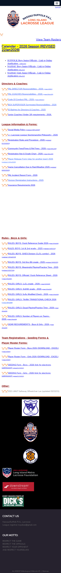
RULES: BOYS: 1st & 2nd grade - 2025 (32, 248)
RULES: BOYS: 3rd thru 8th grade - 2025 (33, 262)
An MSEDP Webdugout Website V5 (26, 571)
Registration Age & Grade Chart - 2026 (30, 154)
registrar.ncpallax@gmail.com (23, 525)
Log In (57, 7)
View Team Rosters (48, 39)
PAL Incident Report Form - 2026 (22, 175)
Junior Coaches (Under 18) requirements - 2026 (30, 114)
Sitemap (45, 571)
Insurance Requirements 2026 (21, 185)
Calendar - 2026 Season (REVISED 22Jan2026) (28, 48)
